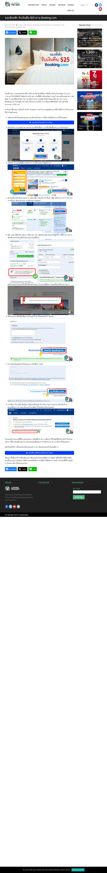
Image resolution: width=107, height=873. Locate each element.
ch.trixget (20, 25)
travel (24, 27)
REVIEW (61, 5)
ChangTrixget (23, 515)
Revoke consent (78, 870)
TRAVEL (52, 5)
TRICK (44, 5)
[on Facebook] (96, 5)
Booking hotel (39, 25)
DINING (71, 5)
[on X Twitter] (100, 5)
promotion (19, 27)
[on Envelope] (18, 506)
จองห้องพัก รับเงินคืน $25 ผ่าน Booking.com (31, 17)
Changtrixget (56, 25)
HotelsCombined (10, 27)
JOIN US (70, 11)
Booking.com (48, 25)
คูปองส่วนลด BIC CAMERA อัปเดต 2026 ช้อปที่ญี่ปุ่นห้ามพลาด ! (89, 84)
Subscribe (79, 497)
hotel (62, 25)
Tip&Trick (29, 25)
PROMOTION (33, 5)
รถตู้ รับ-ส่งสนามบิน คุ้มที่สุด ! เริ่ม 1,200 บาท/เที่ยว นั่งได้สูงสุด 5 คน (89, 64)
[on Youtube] (100, 9)
